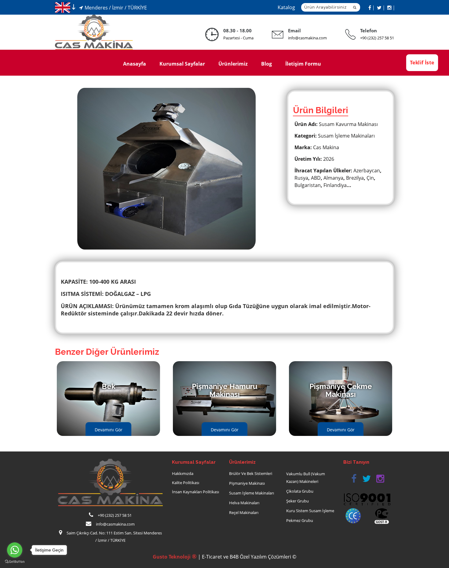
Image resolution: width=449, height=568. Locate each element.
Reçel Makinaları (243, 512)
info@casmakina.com (307, 38)
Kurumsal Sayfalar (182, 63)
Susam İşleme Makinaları (251, 493)
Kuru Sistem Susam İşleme (310, 510)
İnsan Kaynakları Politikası (195, 491)
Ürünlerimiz (233, 63)
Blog (266, 63)
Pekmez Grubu (299, 520)
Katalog (286, 7)
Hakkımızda (182, 473)
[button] (353, 479)
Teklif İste (422, 62)
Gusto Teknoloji (175, 556)
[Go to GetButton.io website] (14, 562)
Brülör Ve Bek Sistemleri (250, 473)
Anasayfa (134, 63)
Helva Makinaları (244, 502)
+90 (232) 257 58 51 (377, 38)
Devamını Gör (108, 430)
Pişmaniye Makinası (247, 483)
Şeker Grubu (297, 501)
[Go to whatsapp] (14, 550)
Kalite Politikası (185, 482)
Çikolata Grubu (299, 491)
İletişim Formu (303, 63)
